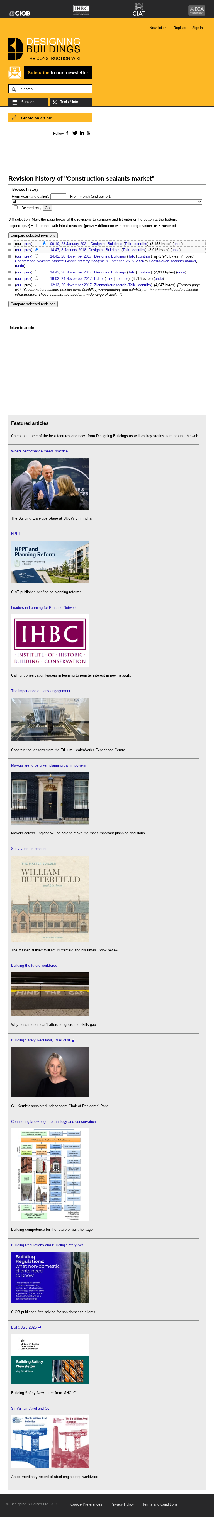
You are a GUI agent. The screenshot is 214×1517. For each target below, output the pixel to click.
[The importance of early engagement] (50, 740)
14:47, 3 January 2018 (68, 250)
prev (27, 244)
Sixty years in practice (29, 849)
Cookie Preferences (86, 1504)
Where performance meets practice (39, 451)
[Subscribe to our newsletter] (50, 78)
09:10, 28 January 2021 (69, 244)
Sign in (197, 28)
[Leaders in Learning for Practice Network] (50, 665)
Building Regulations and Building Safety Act (47, 1245)
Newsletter (158, 28)
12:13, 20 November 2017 (71, 285)
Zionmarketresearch (110, 285)
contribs (140, 244)
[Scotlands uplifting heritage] (50, 1467)
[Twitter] (73, 132)
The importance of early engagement (40, 691)
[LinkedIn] (80, 132)
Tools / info (69, 102)
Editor (99, 279)
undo (177, 244)
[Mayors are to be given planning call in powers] (50, 823)
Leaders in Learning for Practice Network (44, 607)
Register (180, 28)
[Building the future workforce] (50, 1015)
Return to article (21, 328)
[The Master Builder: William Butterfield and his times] (50, 940)
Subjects (28, 102)
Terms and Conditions (159, 1504)
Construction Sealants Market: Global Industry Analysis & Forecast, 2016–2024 (79, 261)
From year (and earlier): (30, 196)
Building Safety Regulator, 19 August (40, 1040)
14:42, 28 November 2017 (71, 256)
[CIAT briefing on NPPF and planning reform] (50, 582)
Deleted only (31, 208)
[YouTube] (87, 132)
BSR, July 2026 (24, 1327)
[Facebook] (67, 132)
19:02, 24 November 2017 (71, 279)
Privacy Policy (122, 1504)
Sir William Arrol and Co (30, 1408)
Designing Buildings (106, 244)
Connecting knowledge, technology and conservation (53, 1121)
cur (18, 250)
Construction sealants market (172, 261)
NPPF (16, 534)
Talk (128, 244)
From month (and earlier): (90, 196)
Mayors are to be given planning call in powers (48, 765)
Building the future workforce (34, 965)
